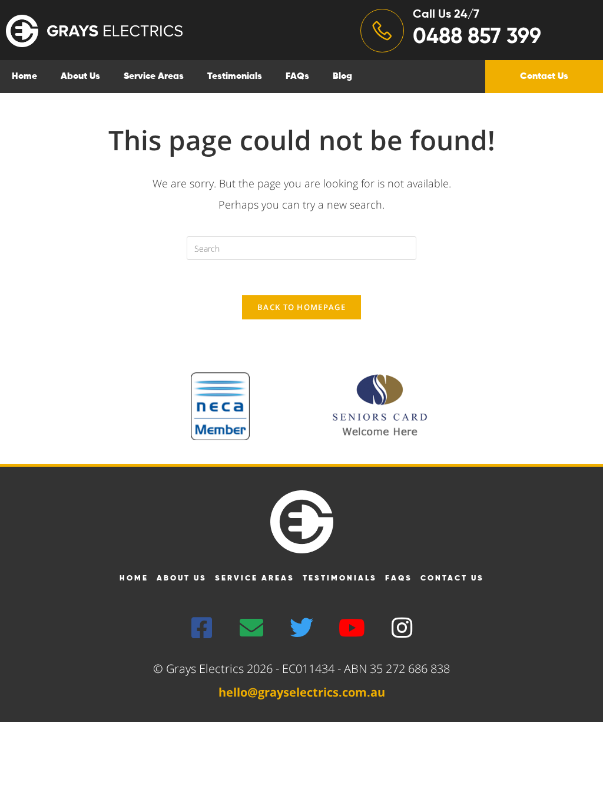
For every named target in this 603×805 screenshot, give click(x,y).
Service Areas (154, 76)
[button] (544, 76)
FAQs (297, 76)
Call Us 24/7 (446, 15)
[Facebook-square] (201, 627)
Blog (342, 76)
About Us (80, 76)
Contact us (452, 578)
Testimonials (234, 76)
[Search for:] (301, 247)
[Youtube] (351, 627)
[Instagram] (401, 627)
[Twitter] (301, 627)
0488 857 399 (477, 37)
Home (24, 76)
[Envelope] (251, 627)
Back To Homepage (301, 307)
